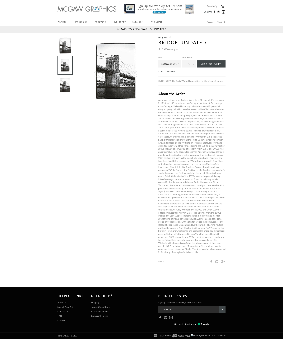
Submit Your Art (65, 307)
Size (160, 57)
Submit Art (120, 22)
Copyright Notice (99, 316)
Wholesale (157, 22)
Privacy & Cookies (100, 311)
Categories (80, 22)
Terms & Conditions (100, 307)
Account (210, 22)
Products (100, 22)
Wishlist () (221, 22)
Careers (61, 320)
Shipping (95, 302)
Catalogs (137, 22)
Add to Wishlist (167, 72)
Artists (62, 22)
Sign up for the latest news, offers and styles (180, 302)
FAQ (59, 316)
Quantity (187, 57)
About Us (61, 302)
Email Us (208, 11)
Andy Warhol (164, 37)
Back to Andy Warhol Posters (143, 29)
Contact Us (62, 311)
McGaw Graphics (71, 336)
